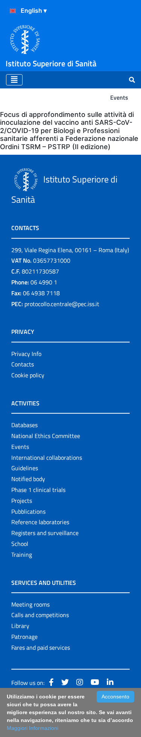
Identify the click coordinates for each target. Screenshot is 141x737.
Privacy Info (26, 353)
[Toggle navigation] (14, 79)
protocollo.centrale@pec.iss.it (61, 303)
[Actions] (13, 11)
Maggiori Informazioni (32, 728)
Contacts (22, 364)
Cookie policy (27, 375)
